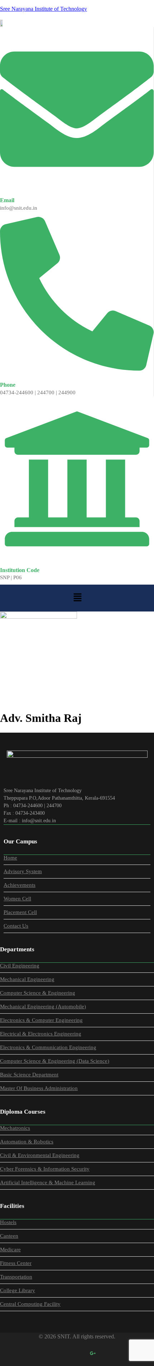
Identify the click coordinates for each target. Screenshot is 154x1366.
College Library (17, 1290)
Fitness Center (16, 1263)
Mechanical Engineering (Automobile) (43, 1006)
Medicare (10, 1249)
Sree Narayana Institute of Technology (43, 9)
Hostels (8, 1222)
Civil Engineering (19, 965)
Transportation (16, 1277)
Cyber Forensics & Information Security (45, 1169)
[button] (77, 598)
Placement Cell (20, 912)
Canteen (9, 1236)
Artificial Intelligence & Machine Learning (47, 1182)
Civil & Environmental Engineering (40, 1155)
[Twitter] (61, 1353)
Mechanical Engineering (27, 979)
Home (11, 682)
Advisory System (23, 871)
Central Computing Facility (30, 1304)
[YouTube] (108, 1353)
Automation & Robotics (26, 1141)
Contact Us (16, 926)
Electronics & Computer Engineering (41, 1020)
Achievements (19, 885)
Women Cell (17, 898)
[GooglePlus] (92, 1353)
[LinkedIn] (77, 1353)
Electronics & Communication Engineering (48, 1047)
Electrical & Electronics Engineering (40, 1034)
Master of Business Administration (39, 1088)
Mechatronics (15, 1128)
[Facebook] (45, 1353)
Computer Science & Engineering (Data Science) (54, 1061)
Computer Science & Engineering (37, 993)
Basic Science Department (29, 1074)
